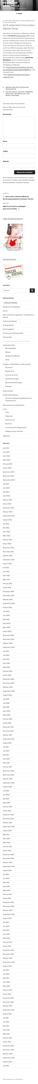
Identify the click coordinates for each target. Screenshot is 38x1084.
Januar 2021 (7, 587)
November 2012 (8, 954)
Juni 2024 (6, 452)
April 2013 (6, 934)
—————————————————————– (16, 341)
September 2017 (9, 739)
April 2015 (6, 838)
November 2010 (8, 1050)
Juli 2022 (6, 524)
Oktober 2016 (7, 779)
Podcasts (8, 386)
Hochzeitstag (20, 93)
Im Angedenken (8, 325)
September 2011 (8, 1010)
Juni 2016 (6, 795)
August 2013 (7, 918)
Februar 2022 (7, 540)
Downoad (29, 92)
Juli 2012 (6, 970)
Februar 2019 (7, 671)
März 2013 (6, 938)
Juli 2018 (6, 699)
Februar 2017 (7, 767)
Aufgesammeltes (9, 345)
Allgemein (6, 436)
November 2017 (8, 731)
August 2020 (7, 607)
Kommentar (7, 114)
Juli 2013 (6, 922)
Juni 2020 (6, 615)
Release (8, 352)
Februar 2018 (7, 719)
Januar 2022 (7, 544)
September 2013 (9, 914)
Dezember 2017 (8, 727)
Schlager (15, 95)
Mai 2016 (6, 799)
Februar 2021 (7, 583)
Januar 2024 (7, 468)
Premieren (9, 367)
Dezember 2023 (8, 472)
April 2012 (6, 982)
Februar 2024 (7, 464)
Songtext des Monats (12, 356)
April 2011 (6, 1030)
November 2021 (8, 552)
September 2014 (9, 866)
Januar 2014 (7, 898)
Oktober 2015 (7, 823)
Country (21, 92)
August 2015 (7, 830)
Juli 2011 (6, 1018)
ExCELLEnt (10, 93)
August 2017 (7, 743)
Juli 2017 (6, 747)
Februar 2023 (7, 500)
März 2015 (6, 842)
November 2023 (8, 476)
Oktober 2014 (7, 862)
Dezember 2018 (8, 679)
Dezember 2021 (8, 548)
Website (6, 161)
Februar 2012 (7, 990)
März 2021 (6, 579)
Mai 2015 (6, 834)
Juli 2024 (6, 448)
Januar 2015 (7, 850)
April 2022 (6, 532)
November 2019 (8, 639)
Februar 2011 (7, 1038)
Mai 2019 (6, 659)
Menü (20, 13)
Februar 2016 (7, 807)
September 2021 (9, 560)
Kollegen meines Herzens (14, 431)
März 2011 (6, 1034)
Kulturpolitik (7, 337)
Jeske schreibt (8, 391)
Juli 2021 (6, 567)
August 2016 (7, 787)
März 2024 (6, 460)
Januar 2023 (7, 504)
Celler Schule (21, 36)
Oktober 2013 (7, 910)
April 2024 (6, 456)
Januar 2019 (7, 675)
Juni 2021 (6, 571)
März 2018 (6, 715)
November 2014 (8, 858)
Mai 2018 (6, 707)
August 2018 (7, 695)
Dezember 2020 (8, 591)
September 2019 (9, 647)
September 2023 (9, 480)
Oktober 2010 (7, 1054)
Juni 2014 (6, 878)
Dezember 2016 (8, 771)
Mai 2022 (6, 528)
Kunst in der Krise (11, 375)
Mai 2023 (6, 492)
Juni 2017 (6, 751)
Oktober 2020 (8, 599)
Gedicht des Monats (10, 321)
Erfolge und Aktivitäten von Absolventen (17, 364)
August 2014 (7, 870)
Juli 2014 (6, 874)
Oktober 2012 (7, 958)
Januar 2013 (7, 946)
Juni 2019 (6, 655)
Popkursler (9, 416)
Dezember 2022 (8, 508)
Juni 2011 (6, 1022)
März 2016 (6, 803)
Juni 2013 (6, 926)
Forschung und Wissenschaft (13, 333)
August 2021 (7, 564)
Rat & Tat (8, 424)
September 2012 (9, 962)
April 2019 (6, 663)
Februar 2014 (7, 894)
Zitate (7, 360)
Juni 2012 (6, 974)
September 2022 (9, 516)
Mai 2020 (6, 619)
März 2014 (6, 890)
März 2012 (6, 986)
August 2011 (7, 1014)
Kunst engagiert (8, 329)
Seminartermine (9, 259)
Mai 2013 (6, 930)
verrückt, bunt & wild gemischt (15, 427)
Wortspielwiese (10, 348)
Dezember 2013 (8, 902)
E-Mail (5, 151)
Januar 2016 (7, 811)
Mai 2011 (6, 1026)
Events (5, 311)
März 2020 (6, 627)
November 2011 (8, 1002)
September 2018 (9, 691)
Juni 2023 (6, 488)
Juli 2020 (6, 611)
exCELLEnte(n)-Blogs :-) (11, 395)
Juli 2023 (6, 484)
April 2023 (6, 496)
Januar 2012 (7, 994)
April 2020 (6, 623)
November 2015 (8, 819)
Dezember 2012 (8, 950)
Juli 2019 (6, 651)
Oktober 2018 (7, 687)
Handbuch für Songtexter (11, 307)
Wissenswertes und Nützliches (13, 405)
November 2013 (8, 906)
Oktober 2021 (7, 556)
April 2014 (6, 886)
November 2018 (8, 683)
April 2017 (6, 759)
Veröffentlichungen (12, 379)
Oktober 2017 (7, 735)
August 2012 (7, 966)
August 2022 (7, 520)
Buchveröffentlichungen (13, 382)
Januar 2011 (7, 1042)
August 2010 (7, 1062)
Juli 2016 (6, 791)
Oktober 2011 (7, 1006)
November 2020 (8, 595)
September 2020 (9, 603)
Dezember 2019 (8, 635)
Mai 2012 (6, 978)
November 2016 (8, 775)
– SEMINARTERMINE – (10, 303)
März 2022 (6, 536)
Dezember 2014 (8, 854)
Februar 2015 (7, 846)
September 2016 (9, 783)
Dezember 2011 (8, 998)
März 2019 (6, 667)
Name (5, 141)
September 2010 (9, 1058)
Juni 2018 (6, 703)
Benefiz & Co (9, 371)
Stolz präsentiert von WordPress (13, 1079)
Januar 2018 (7, 723)
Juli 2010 (6, 1066)
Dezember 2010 (8, 1046)
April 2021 (6, 575)
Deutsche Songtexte (11, 4)
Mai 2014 (6, 882)
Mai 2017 (6, 755)
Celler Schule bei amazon (13, 219)
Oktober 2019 (7, 643)
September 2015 (9, 826)
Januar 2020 (7, 631)
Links (5, 409)
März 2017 (6, 763)
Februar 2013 (7, 942)
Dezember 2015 (8, 815)
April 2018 (6, 711)
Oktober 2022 (7, 512)
